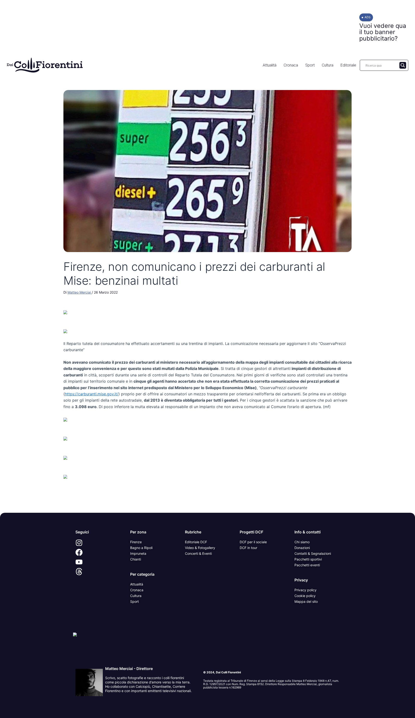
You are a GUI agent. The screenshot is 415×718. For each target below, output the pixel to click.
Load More (207, 501)
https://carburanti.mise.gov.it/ (91, 394)
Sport (310, 65)
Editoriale (348, 65)
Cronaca (291, 65)
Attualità (269, 65)
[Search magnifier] (402, 65)
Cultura (327, 65)
